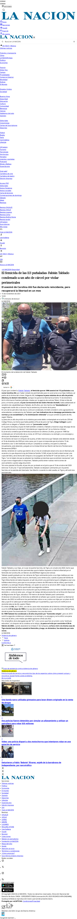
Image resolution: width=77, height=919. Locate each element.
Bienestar (3, 108)
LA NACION (6, 269)
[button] (38, 150)
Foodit (4, 28)
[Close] (3, 768)
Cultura (3, 104)
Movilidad (3, 79)
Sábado (3, 198)
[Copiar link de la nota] (3, 380)
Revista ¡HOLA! (5, 210)
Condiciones (27, 901)
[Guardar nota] (3, 374)
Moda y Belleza (5, 164)
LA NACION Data (6, 58)
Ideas (2, 200)
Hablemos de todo (7, 113)
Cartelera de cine (6, 174)
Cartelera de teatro (7, 176)
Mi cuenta (6, 34)
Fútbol (2, 133)
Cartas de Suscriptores (8, 125)
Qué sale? (3, 171)
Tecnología (4, 152)
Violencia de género (9, 635)
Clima (2, 55)
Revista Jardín (5, 219)
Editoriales (4, 120)
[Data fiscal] (3, 915)
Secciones (6, 25)
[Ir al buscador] (4, 10)
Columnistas (4, 123)
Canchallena (4, 140)
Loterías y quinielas (7, 159)
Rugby (2, 135)
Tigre (6, 638)
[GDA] (7, 908)
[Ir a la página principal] (38, 19)
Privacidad (36, 901)
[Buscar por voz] (74, 42)
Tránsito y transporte (8, 53)
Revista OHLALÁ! (6, 207)
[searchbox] (37, 41)
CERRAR (2, 1)
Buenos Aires (5, 96)
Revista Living (5, 215)
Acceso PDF (4, 183)
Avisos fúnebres (6, 188)
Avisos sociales (5, 190)
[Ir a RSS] (3, 880)
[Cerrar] (34, 37)
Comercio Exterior (7, 77)
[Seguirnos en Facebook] (3, 861)
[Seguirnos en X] (3, 867)
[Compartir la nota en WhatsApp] (5, 377)
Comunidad (4, 106)
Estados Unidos (6, 89)
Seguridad (4, 99)
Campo (2, 72)
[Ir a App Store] (8, 891)
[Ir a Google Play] (8, 887)
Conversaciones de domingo (11, 195)
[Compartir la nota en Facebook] (3, 383)
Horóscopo (4, 154)
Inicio (4, 22)
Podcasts (3, 162)
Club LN (5, 31)
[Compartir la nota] (3, 377)
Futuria (2, 67)
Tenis (2, 137)
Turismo (3, 149)
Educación (4, 101)
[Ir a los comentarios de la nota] (5, 374)
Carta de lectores (6, 193)
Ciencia (2, 111)
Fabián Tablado (24, 390)
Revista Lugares (6, 212)
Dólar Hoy (4, 70)
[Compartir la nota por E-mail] (7, 383)
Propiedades (5, 75)
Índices (2, 82)
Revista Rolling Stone (8, 217)
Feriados (3, 157)
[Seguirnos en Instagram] (3, 874)
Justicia (6, 640)
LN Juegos (4, 147)
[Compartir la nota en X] (5, 383)
